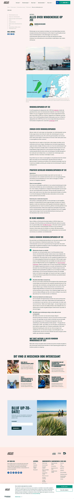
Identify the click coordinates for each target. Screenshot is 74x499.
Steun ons (62, 468)
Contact (61, 478)
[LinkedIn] (8, 34)
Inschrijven (16, 428)
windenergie (52, 120)
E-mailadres (14, 421)
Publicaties (35, 465)
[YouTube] (19, 473)
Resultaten (62, 466)
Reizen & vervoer (45, 475)
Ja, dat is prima (64, 486)
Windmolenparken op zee (13, 14)
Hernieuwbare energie (21, 7)
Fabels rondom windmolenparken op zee (15, 24)
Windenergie (28, 7)
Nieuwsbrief (35, 469)
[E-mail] (13, 34)
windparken (56, 110)
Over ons (62, 463)
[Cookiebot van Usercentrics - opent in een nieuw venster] (7, 497)
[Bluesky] (10, 34)
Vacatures (62, 470)
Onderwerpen (13, 7)
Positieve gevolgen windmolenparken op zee (15, 19)
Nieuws (34, 463)
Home (8, 7)
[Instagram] (13, 473)
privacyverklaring (36, 493)
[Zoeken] (57, 2)
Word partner (53, 466)
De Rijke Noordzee (12, 21)
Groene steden (45, 465)
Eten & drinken (44, 483)
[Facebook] (12, 34)
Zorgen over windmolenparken (14, 16)
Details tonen (18, 496)
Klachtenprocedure (63, 474)
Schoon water (44, 463)
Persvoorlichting (63, 472)
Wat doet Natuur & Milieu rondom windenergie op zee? (14, 28)
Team (61, 465)
